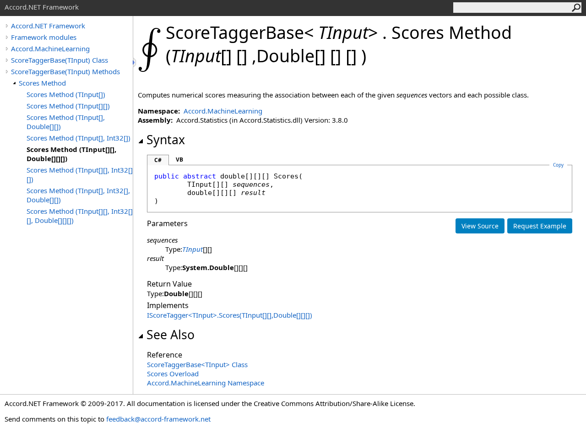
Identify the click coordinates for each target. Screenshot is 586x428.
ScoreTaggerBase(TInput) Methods (65, 71)
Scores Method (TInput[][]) (68, 105)
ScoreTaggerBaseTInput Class (197, 364)
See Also (170, 334)
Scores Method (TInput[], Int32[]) (78, 137)
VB (179, 159)
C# (158, 160)
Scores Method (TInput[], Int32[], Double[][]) (78, 195)
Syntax (165, 139)
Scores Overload (173, 373)
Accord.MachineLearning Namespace (205, 382)
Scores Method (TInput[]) (66, 94)
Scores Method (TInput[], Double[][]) (66, 122)
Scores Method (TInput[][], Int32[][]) (80, 174)
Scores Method (42, 82)
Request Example (539, 226)
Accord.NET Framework (48, 25)
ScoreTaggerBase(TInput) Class (59, 60)
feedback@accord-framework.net (158, 418)
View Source (480, 226)
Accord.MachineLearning (50, 48)
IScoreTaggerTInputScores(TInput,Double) (229, 315)
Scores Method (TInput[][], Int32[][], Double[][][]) (80, 215)
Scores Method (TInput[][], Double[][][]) (71, 154)
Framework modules (43, 37)
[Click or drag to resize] (135, 62)
